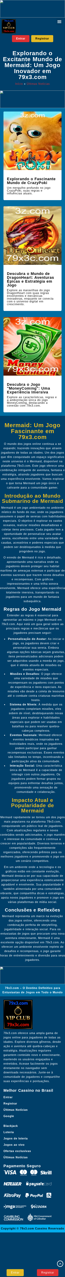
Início (19, 83)
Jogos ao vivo (14, 1144)
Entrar (8, 1097)
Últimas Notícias (38, 83)
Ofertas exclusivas (17, 1151)
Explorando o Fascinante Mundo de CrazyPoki (31, 181)
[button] (59, 21)
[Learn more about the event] (32, 8)
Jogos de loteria (15, 1138)
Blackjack (10, 1125)
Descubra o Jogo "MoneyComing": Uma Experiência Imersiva (28, 388)
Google (8, 1116)
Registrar (10, 1103)
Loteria (8, 1132)
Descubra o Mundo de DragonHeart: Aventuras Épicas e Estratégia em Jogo (30, 279)
